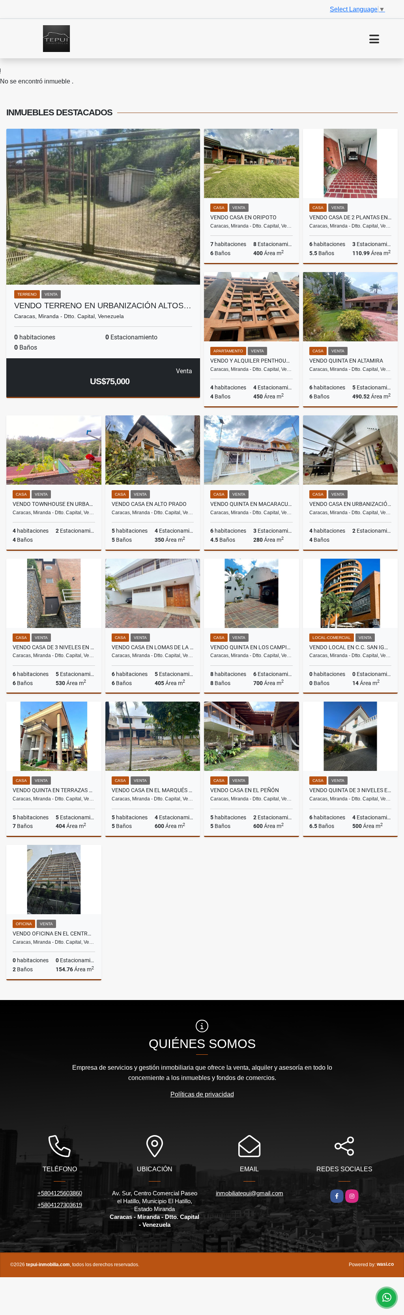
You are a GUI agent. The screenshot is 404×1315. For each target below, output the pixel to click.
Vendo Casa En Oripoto (243, 217)
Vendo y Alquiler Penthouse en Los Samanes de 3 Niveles (251, 360)
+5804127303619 (59, 1205)
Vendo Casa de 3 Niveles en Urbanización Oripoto (54, 647)
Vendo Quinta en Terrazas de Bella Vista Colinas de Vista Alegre (54, 790)
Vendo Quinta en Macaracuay (251, 504)
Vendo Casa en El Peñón (244, 790)
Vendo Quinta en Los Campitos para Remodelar (251, 647)
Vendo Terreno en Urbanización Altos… (102, 305)
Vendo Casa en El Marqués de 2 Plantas (153, 790)
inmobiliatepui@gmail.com (249, 1193)
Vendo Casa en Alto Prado (149, 504)
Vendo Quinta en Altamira (346, 360)
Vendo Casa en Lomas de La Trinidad (153, 647)
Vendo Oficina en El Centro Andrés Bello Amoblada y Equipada (54, 933)
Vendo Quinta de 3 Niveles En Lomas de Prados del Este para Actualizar (350, 790)
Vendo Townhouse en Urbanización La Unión (54, 504)
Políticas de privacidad (202, 1094)
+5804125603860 (59, 1193)
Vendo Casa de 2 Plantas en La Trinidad (350, 217)
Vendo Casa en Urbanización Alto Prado (350, 504)
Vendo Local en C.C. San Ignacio (350, 647)
